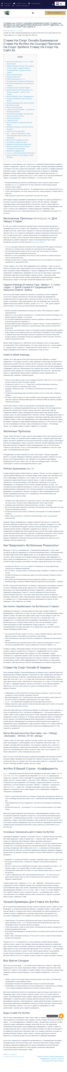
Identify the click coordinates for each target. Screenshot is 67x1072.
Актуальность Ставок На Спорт (17, 142)
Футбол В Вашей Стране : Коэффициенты (20, 96)
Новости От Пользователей (15, 131)
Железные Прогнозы (13, 77)
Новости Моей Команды (14, 75)
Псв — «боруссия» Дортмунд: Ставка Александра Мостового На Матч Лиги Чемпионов (19, 136)
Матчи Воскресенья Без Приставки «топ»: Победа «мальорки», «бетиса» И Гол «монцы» (20, 92)
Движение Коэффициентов (15, 151)
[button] (52, 4)
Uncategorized (13, 1054)
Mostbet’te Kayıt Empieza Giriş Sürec (13, 1057)
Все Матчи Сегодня (13, 105)
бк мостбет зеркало (38, 242)
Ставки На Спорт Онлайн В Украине (18, 88)
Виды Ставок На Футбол (14, 107)
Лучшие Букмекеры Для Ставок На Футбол (20, 103)
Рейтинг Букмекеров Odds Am (16, 79)
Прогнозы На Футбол (13, 118)
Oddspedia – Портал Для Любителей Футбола (21, 153)
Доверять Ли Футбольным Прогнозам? (19, 144)
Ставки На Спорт (12, 120)
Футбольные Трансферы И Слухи (17, 140)
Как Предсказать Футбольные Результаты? (20, 81)
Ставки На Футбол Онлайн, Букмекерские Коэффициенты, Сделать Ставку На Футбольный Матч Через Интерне (50, 1059)
